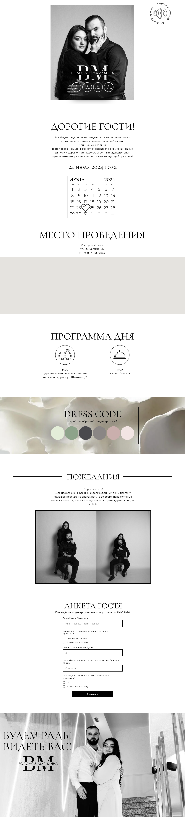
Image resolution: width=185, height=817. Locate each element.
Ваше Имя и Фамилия (75, 618)
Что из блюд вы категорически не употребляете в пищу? (91, 661)
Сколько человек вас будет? (79, 647)
